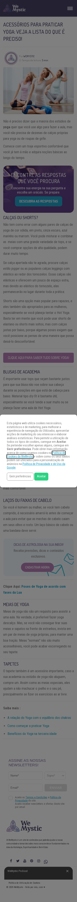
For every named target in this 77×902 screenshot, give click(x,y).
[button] (20, 477)
